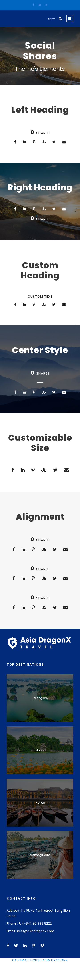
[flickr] (40, 4)
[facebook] (33, 4)
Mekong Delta (40, 855)
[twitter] (46, 4)
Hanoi (40, 750)
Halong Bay (40, 698)
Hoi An (40, 802)
